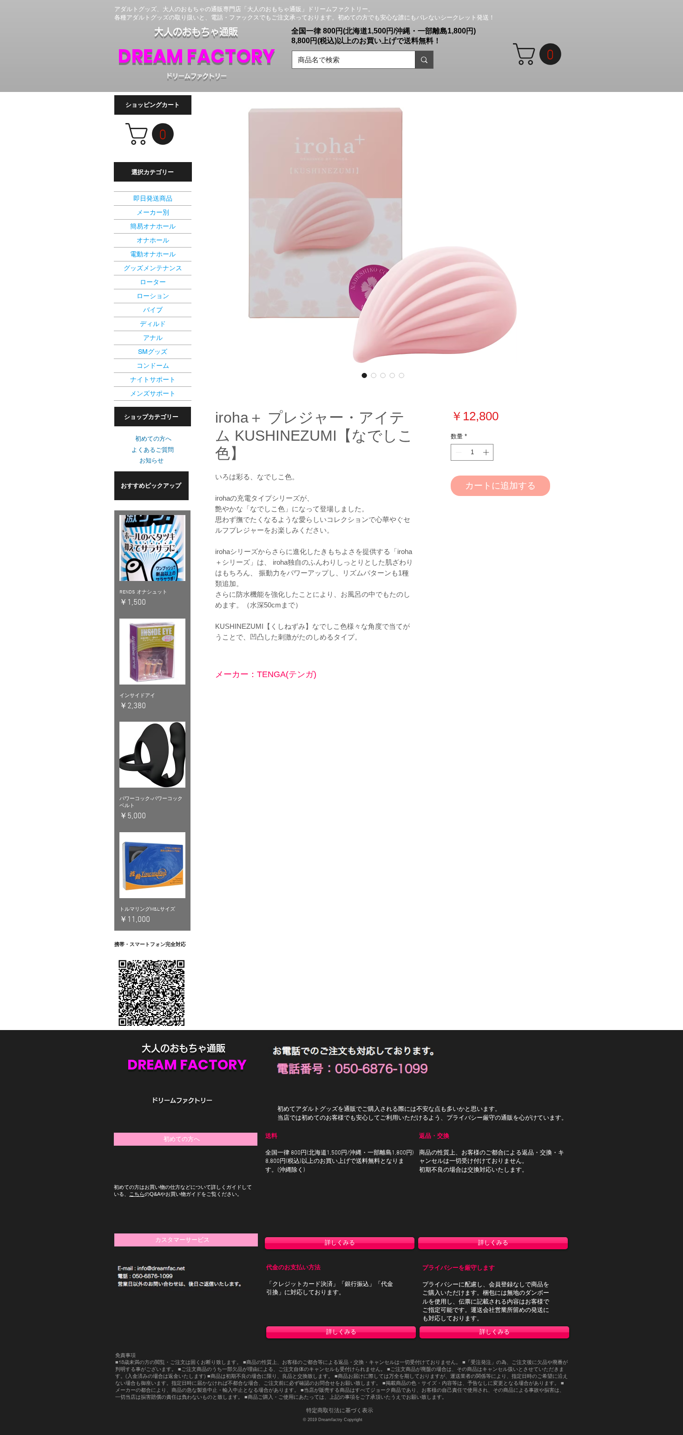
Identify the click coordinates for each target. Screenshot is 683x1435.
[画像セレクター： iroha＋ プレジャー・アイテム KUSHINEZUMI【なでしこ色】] (364, 375)
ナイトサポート (153, 379)
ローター (153, 282)
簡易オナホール (153, 226)
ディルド (153, 323)
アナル (153, 337)
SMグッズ (152, 351)
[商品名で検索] (424, 59)
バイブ (153, 309)
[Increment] (487, 452)
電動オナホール (153, 254)
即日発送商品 (152, 198)
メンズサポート (153, 393)
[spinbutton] (472, 452)
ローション (153, 296)
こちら (136, 1194)
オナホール (153, 240)
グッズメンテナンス (153, 268)
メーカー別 (153, 212)
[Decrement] (457, 452)
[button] (539, 54)
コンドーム (153, 365)
